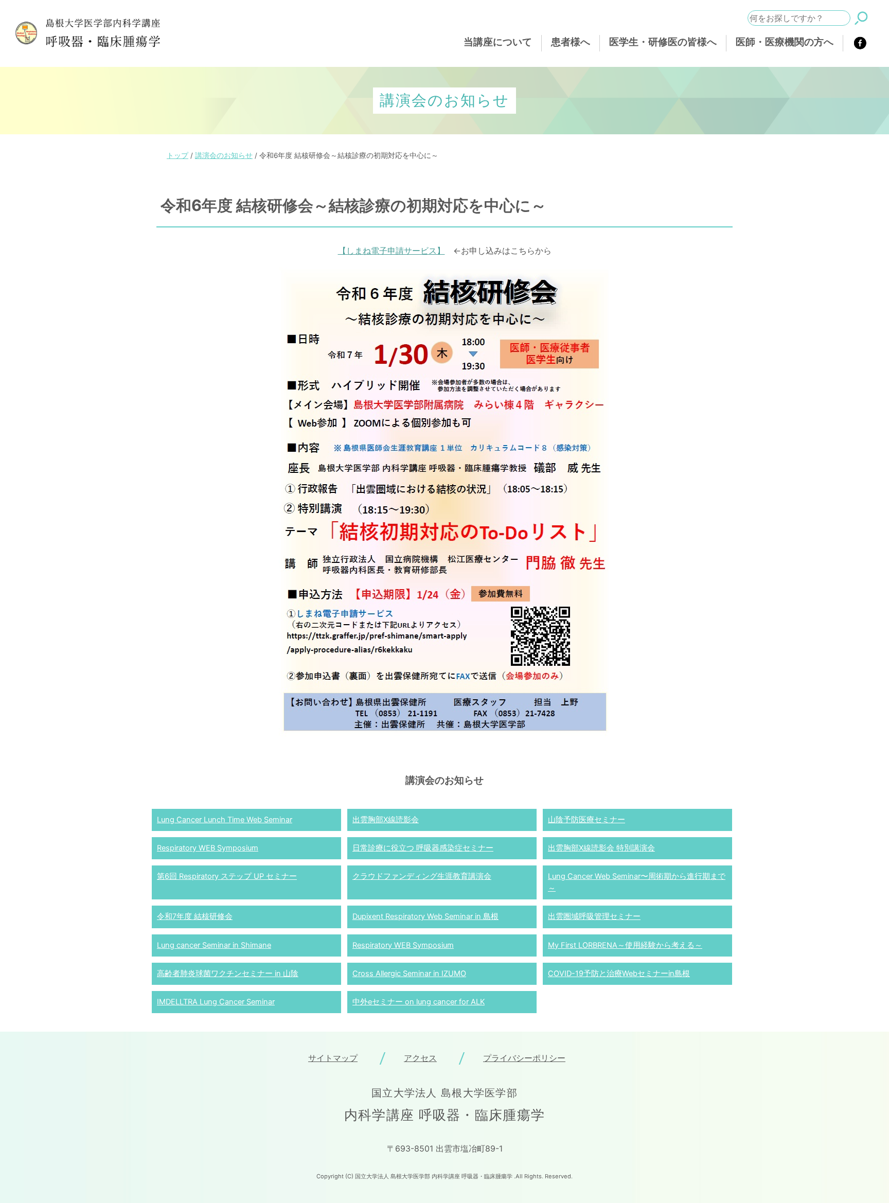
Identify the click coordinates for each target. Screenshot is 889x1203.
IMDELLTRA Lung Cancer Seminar (216, 1001)
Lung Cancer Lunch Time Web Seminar (224, 819)
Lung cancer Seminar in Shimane (214, 945)
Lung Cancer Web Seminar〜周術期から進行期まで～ (636, 882)
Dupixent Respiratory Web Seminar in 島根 (425, 916)
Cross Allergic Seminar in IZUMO (409, 973)
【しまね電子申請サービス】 (391, 250)
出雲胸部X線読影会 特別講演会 (601, 848)
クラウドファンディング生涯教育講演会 (421, 876)
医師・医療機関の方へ (784, 41)
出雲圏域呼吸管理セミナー (594, 916)
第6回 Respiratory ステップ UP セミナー (227, 876)
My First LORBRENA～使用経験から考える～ (625, 945)
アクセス (420, 1058)
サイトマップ (333, 1058)
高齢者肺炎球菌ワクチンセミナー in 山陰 (227, 973)
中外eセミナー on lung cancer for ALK (418, 1001)
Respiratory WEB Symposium (207, 848)
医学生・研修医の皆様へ (663, 41)
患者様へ (570, 41)
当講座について (498, 41)
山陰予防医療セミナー (586, 819)
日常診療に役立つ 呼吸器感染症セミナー (422, 848)
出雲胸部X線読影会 (385, 819)
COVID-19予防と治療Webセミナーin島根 (619, 973)
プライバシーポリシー (524, 1058)
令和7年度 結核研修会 (195, 916)
